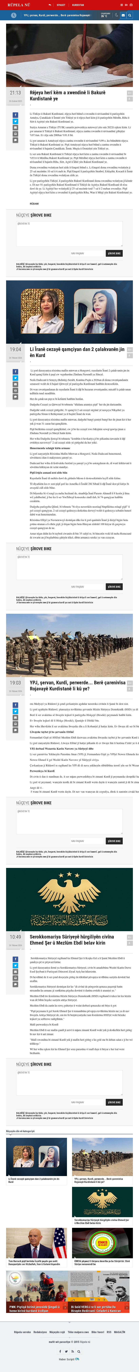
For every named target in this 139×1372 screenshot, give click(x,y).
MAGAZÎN (119, 1332)
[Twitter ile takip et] (66, 1351)
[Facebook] (15, 115)
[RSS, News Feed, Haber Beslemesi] (73, 1351)
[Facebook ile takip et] (60, 1351)
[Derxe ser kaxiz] (15, 134)
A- (130, 99)
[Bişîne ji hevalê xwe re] (15, 127)
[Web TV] (126, 5)
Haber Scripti (66, 1359)
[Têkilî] (123, 15)
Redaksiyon (40, 1332)
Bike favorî (98, 1332)
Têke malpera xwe (78, 1332)
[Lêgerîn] (129, 15)
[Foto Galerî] (131, 5)
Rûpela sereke (22, 1332)
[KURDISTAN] (50, 5)
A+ (130, 93)
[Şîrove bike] (15, 140)
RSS (109, 1332)
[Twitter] (15, 121)
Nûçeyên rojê (57, 1332)
